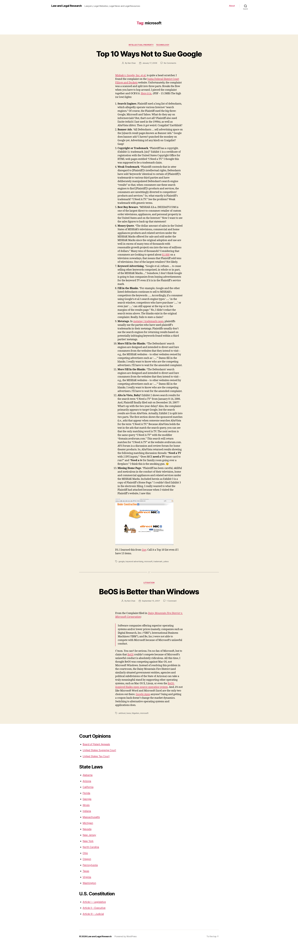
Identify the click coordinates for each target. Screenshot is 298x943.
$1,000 (166, 254)
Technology (162, 45)
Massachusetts (91, 817)
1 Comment (171, 601)
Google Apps (143, 694)
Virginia (87, 877)
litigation (149, 583)
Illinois (86, 805)
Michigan (88, 823)
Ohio (85, 853)
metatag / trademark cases (148, 321)
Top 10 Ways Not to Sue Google (149, 53)
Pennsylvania (90, 865)
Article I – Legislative (94, 901)
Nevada (87, 829)
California (88, 787)
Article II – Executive (94, 907)
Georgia (87, 799)
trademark (157, 561)
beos (129, 713)
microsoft (148, 561)
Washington (89, 883)
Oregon (87, 859)
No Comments (170, 63)
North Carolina (91, 847)
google (122, 561)
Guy (144, 549)
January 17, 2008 (149, 63)
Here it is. (146, 93)
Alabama (88, 775)
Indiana (87, 811)
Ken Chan (132, 63)
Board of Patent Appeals (96, 744)
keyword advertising (134, 561)
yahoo (166, 561)
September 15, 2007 (151, 601)
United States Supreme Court (99, 750)
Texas (86, 871)
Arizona (87, 781)
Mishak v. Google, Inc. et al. (130, 75)
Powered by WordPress (125, 936)
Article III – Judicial (93, 913)
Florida (86, 793)
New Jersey (89, 835)
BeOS (130, 654)
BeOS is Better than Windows (149, 591)
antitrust (122, 713)
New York (88, 841)
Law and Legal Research (66, 5)
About (232, 6)
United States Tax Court (96, 756)
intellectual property (141, 45)
